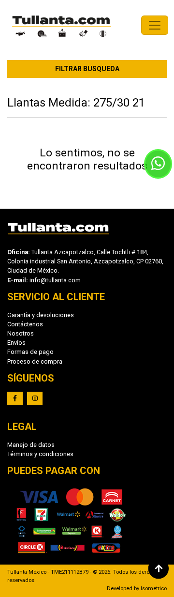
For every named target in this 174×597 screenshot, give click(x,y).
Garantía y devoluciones (40, 315)
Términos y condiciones (40, 454)
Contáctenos (25, 324)
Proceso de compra (34, 361)
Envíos (16, 342)
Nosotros (20, 333)
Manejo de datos (31, 444)
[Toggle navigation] (154, 25)
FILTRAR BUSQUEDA (87, 69)
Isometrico (154, 588)
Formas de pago (30, 351)
